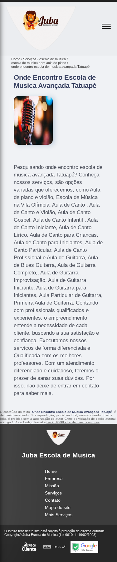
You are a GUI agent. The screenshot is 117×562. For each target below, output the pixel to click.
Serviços (53, 492)
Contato (53, 500)
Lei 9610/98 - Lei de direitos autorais (73, 422)
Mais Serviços (58, 514)
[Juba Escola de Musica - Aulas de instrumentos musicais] (41, 48)
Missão (52, 485)
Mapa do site (58, 507)
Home (51, 471)
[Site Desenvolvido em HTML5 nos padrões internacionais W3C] (54, 547)
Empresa (54, 478)
